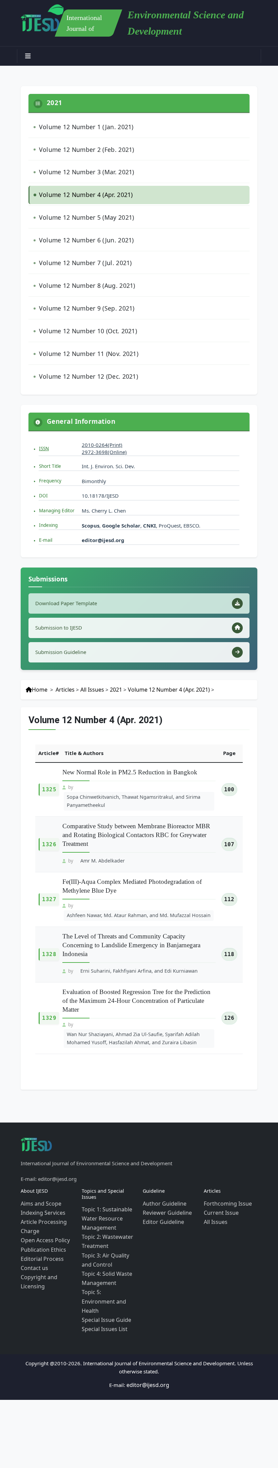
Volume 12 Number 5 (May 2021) (81, 209)
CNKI (149, 502)
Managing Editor (57, 487)
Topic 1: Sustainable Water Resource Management (105, 1182)
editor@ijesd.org (103, 516)
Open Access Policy (43, 1201)
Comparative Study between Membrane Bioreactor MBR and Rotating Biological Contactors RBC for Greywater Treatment (136, 806)
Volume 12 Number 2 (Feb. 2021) (81, 147)
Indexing (48, 502)
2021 (111, 664)
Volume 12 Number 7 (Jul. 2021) (80, 250)
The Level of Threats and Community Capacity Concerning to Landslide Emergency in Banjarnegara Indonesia (131, 914)
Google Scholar (121, 502)
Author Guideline (163, 1168)
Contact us (33, 1225)
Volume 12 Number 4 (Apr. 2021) (81, 188)
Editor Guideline (161, 1185)
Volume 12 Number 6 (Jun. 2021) (81, 230)
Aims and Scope (39, 1168)
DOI (43, 472)
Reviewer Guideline (165, 1176)
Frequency (50, 458)
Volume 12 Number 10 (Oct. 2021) (83, 312)
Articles (62, 664)
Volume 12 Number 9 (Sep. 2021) (81, 292)
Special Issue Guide (104, 1264)
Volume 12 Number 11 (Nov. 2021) (83, 333)
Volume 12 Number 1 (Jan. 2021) (81, 126)
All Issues (88, 664)
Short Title (50, 443)
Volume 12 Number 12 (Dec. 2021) (83, 354)
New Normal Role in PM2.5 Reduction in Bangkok (129, 746)
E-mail (45, 517)
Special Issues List (102, 1272)
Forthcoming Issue (225, 1168)
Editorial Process (40, 1217)
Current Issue (219, 1176)
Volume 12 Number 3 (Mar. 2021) (81, 167)
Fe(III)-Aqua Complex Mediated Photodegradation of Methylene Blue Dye (132, 857)
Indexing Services (41, 1176)
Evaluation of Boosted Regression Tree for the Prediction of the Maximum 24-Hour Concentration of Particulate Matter (136, 968)
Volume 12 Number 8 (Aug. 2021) (82, 271)
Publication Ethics (41, 1209)
